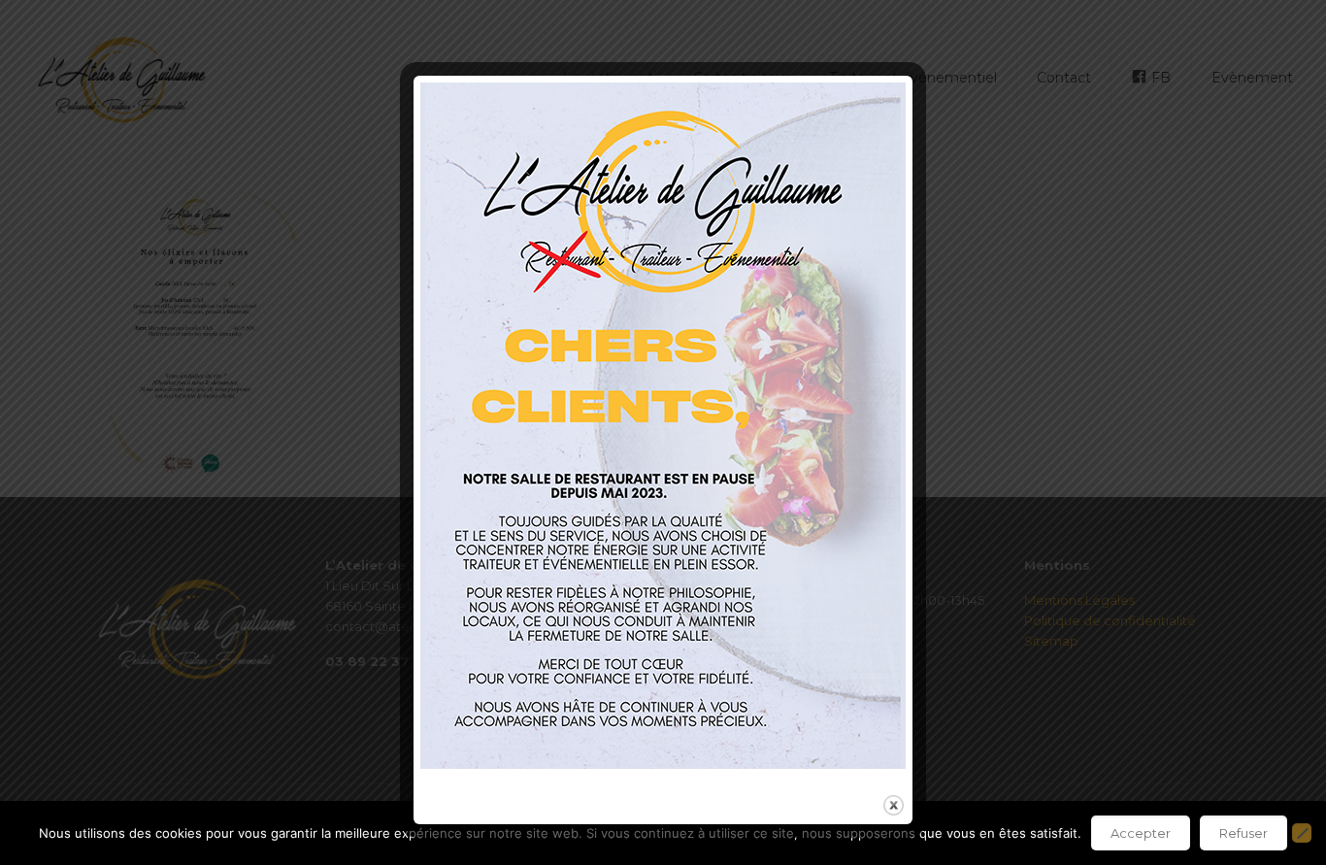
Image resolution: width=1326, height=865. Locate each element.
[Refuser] (1301, 833)
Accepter (1141, 833)
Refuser (1243, 833)
